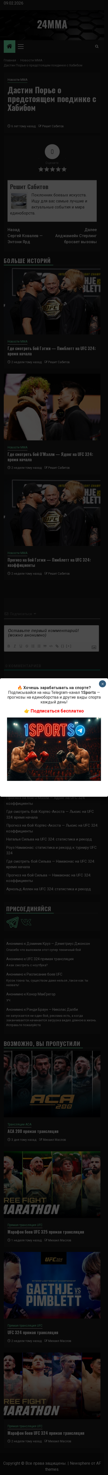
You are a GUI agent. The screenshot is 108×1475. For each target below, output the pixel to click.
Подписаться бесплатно (57, 710)
